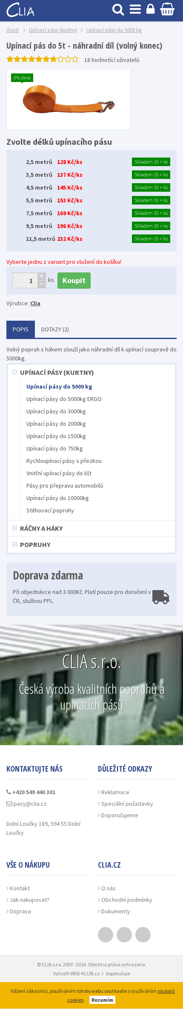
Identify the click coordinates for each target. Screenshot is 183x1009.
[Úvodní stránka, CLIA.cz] (21, 8)
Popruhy (35, 544)
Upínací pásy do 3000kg (56, 411)
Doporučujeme (119, 815)
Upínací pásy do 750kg (54, 448)
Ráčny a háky (41, 528)
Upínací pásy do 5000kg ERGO (64, 399)
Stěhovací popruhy (50, 510)
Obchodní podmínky (126, 900)
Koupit (74, 280)
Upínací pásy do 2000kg (56, 423)
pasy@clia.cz (29, 803)
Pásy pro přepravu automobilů (64, 485)
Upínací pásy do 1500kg (56, 436)
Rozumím (102, 1000)
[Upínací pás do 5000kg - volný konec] (68, 99)
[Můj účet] (150, 8)
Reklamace (115, 792)
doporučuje (118, 973)
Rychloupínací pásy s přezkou (64, 461)
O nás (108, 888)
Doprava (20, 911)
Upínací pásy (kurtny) (57, 372)
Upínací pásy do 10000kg (57, 498)
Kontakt (20, 888)
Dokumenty (115, 911)
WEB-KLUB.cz (85, 973)
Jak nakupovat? (29, 900)
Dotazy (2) (55, 329)
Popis (21, 329)
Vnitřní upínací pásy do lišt (59, 473)
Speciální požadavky (127, 803)
